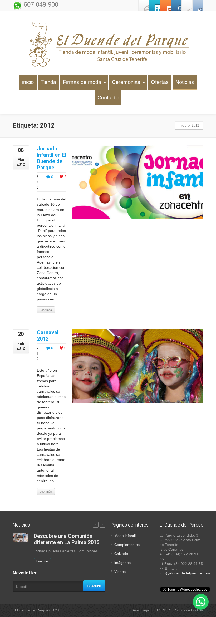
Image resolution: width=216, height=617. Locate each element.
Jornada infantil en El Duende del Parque (51, 158)
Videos (120, 571)
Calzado (121, 554)
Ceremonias (126, 82)
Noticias (184, 82)
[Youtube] (176, 5)
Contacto (108, 97)
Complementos (127, 545)
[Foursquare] (198, 5)
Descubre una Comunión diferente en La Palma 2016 (66, 539)
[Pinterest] (165, 5)
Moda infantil (125, 536)
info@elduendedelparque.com (185, 573)
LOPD (161, 610)
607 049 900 (40, 4)
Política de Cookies (188, 610)
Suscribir (94, 586)
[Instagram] (187, 5)
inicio (28, 82)
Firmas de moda (82, 82)
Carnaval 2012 (47, 335)
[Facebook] (144, 5)
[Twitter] (154, 5)
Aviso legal (141, 610)
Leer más (46, 309)
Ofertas (160, 82)
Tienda (48, 82)
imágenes (122, 562)
